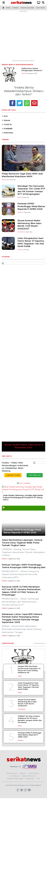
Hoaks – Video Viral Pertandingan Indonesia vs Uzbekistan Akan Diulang (15, 466)
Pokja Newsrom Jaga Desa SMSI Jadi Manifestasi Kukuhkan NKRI (22, 175)
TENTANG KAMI (11, 773)
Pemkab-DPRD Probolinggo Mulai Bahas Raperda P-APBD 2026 (31, 206)
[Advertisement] (23, 36)
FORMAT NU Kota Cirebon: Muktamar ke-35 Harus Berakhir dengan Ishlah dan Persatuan (30, 719)
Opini (23, 73)
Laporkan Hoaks (13, 475)
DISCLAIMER (30, 778)
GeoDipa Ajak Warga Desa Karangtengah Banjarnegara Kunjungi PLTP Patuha (23, 494)
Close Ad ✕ (23, 11)
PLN (4, 116)
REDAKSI (23, 773)
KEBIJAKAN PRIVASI (28, 776)
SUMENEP (7, 129)
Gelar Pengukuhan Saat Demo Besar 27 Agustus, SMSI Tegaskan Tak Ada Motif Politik (30, 242)
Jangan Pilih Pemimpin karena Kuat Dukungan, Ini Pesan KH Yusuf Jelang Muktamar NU (29, 669)
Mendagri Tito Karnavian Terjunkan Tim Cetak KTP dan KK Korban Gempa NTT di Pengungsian (31, 190)
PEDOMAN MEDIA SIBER (15, 778)
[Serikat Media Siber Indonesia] (29, 766)
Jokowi (6, 120)
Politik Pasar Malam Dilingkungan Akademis (31, 69)
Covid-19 (7, 124)
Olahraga (21, 232)
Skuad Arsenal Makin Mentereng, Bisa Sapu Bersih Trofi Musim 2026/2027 (29, 224)
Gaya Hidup (40, 8)
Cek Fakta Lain (34, 475)
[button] (5, 357)
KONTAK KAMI (33, 773)
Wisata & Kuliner (27, 8)
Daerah (15, 8)
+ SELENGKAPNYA (39, 643)
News (8, 8)
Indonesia (7, 133)
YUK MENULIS (14, 776)
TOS (38, 778)
